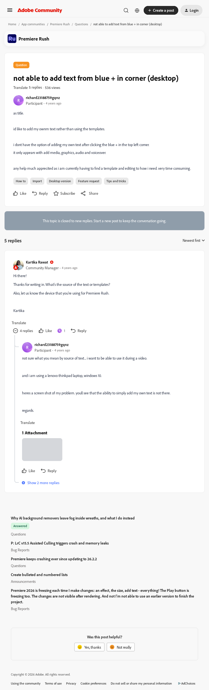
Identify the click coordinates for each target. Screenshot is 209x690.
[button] (10, 12)
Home (12, 24)
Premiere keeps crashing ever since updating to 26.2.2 (54, 558)
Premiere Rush (60, 24)
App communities (33, 24)
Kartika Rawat (37, 262)
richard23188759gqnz (43, 97)
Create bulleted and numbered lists (39, 574)
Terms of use (53, 683)
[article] (104, 297)
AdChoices (188, 683)
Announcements (23, 581)
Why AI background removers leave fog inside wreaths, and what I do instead (73, 518)
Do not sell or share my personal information (141, 683)
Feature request (88, 181)
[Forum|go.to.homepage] (39, 10)
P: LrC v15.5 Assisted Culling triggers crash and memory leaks (60, 543)
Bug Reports (20, 549)
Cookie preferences (93, 683)
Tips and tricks (116, 181)
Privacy (71, 683)
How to (21, 181)
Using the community (26, 683)
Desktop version (60, 181)
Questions (81, 24)
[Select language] (137, 10)
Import (37, 181)
